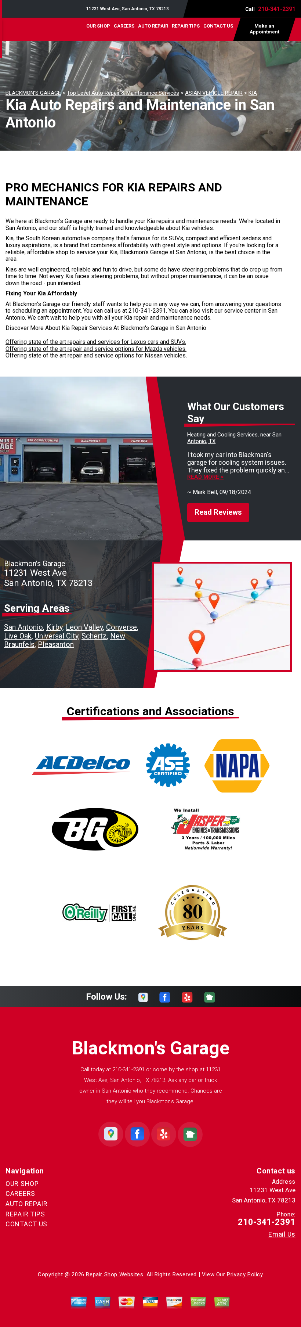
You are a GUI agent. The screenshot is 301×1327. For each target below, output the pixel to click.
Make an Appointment (264, 29)
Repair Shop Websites (114, 1274)
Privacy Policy (245, 1274)
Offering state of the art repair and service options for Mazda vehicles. (96, 348)
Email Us (281, 1234)
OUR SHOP (98, 26)
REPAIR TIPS (186, 26)
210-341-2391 (276, 9)
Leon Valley (84, 627)
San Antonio (23, 627)
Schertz (94, 636)
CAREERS (124, 26)
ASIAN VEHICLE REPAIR (214, 93)
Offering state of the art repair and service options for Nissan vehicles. (96, 355)
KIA (253, 93)
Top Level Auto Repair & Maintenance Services (123, 93)
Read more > (205, 477)
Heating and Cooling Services (222, 434)
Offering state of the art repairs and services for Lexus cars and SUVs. (96, 341)
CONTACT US (218, 26)
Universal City (56, 636)
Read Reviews (218, 512)
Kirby (54, 627)
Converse (121, 627)
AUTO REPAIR (153, 26)
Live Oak (18, 636)
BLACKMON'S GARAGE (33, 93)
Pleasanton (56, 644)
